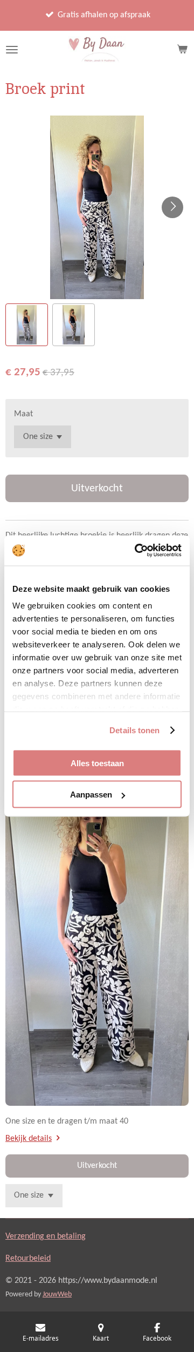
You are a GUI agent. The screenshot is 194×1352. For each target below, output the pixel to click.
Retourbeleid (28, 1258)
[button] (26, 324)
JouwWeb (57, 1294)
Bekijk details (28, 1138)
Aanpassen (91, 794)
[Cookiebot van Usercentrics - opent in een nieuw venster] (137, 551)
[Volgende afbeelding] (172, 207)
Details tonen (134, 730)
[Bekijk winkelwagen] (182, 50)
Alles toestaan (97, 762)
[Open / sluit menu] (12, 50)
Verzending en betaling (45, 1236)
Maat (23, 414)
